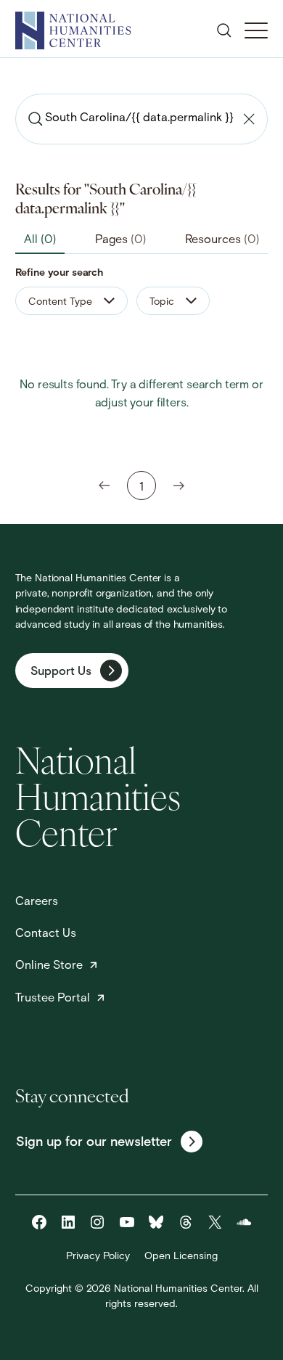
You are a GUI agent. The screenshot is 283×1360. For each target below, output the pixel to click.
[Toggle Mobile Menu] (256, 30)
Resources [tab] (222, 240)
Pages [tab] (120, 240)
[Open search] (224, 30)
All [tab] (40, 240)
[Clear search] (249, 119)
